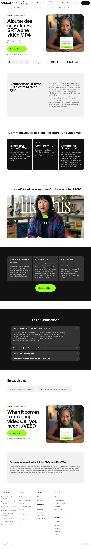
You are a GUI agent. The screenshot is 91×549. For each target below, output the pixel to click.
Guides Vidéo (41, 519)
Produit (14, 3)
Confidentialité (59, 500)
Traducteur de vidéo (7, 525)
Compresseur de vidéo (7, 518)
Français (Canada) (83, 544)
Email (56, 538)
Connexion (74, 3)
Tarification (65, 3)
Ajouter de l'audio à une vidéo (6, 497)
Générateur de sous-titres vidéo (7, 514)
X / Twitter (58, 528)
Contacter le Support (61, 510)
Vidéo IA (21, 503)
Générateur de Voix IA (25, 506)
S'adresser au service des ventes (53, 3)
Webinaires (40, 515)
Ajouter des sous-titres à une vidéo (32, 8)
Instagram (58, 531)
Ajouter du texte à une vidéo (9, 507)
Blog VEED (40, 509)
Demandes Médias (60, 513)
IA (32, 3)
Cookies (57, 506)
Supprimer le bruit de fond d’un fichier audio (26, 514)
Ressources (40, 3)
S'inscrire (86, 3)
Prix (38, 497)
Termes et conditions (61, 503)
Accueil (9, 8)
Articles (39, 512)
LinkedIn (57, 525)
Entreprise (40, 500)
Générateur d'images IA (26, 500)
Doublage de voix (24, 523)
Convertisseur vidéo (7, 521)
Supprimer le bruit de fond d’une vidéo (26, 519)
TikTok (57, 535)
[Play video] (45, 216)
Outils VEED (17, 8)
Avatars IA (22, 497)
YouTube (57, 522)
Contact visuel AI (24, 510)
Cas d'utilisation (24, 3)
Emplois (57, 497)
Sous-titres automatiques (8, 510)
